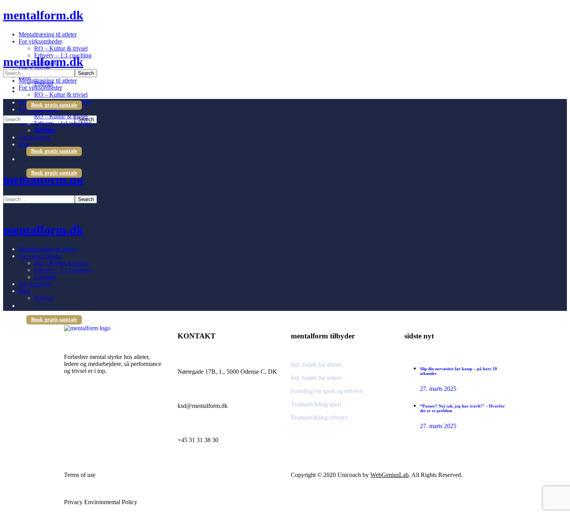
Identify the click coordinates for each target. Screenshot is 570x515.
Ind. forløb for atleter (316, 364)
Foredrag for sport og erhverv (327, 391)
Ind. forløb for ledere (316, 378)
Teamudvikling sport (316, 404)
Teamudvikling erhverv (319, 417)
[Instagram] (73, 406)
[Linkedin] (93, 406)
